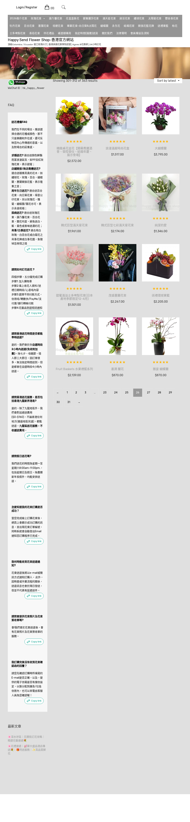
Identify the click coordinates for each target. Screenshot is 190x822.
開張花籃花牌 (146, 25)
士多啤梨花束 (18, 33)
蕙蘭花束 (43, 25)
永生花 (116, 25)
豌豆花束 (124, 18)
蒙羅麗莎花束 (91, 18)
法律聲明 (121, 33)
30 (58, 402)
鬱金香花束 (171, 18)
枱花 (174, 25)
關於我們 (107, 33)
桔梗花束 (58, 25)
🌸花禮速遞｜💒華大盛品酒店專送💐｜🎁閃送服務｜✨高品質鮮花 (27, 750)
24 (115, 392)
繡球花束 (139, 18)
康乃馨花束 (55, 18)
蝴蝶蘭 (104, 25)
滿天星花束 (109, 18)
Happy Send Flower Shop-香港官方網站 (41, 40)
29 (170, 392)
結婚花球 (129, 25)
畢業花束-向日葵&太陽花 (82, 25)
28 (159, 392)
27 (148, 392)
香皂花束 (34, 33)
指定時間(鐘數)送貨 (86, 33)
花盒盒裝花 (72, 18)
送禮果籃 (163, 25)
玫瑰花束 (36, 18)
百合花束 (29, 25)
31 (68, 402)
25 (126, 392)
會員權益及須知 (139, 33)
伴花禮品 (49, 33)
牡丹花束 (15, 25)
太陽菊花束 (155, 18)
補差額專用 (64, 33)
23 (105, 392)
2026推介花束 (18, 18)
